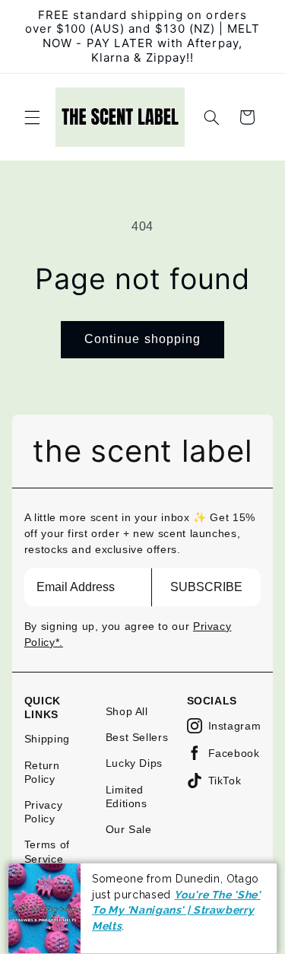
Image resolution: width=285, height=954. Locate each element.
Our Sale (129, 829)
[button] (31, 117)
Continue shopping (142, 338)
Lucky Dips (134, 763)
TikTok (225, 780)
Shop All (127, 711)
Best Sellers (137, 737)
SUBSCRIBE (206, 586)
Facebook (234, 753)
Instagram (234, 726)
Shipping (47, 739)
